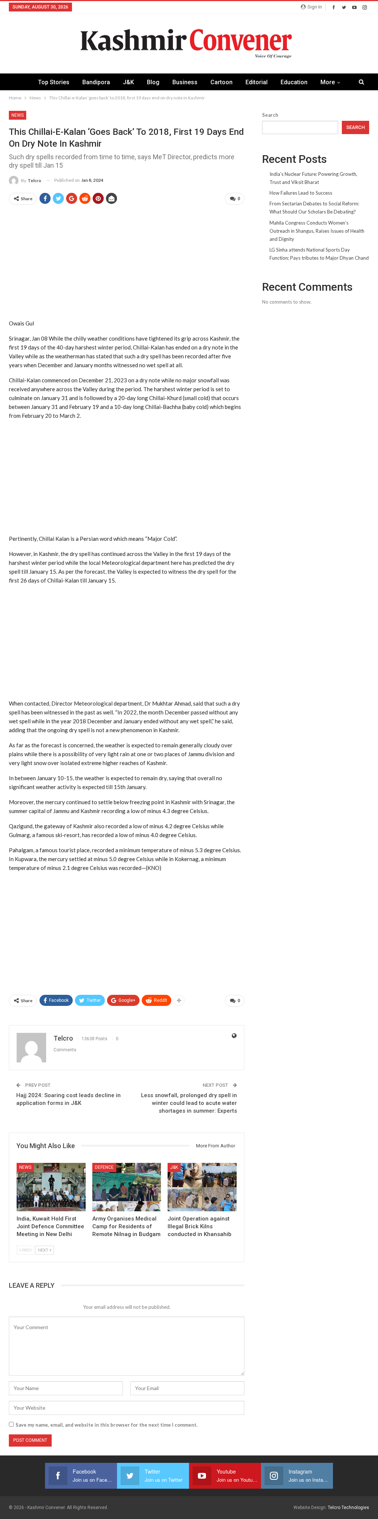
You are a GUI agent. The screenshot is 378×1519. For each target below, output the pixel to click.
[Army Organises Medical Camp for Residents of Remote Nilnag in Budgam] (126, 1187)
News (17, 115)
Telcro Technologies (348, 1507)
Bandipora (96, 82)
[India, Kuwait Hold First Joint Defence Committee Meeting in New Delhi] (51, 1187)
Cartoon (221, 82)
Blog (153, 82)
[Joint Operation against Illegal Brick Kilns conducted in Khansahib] (202, 1187)
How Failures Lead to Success (300, 193)
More (327, 82)
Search (270, 115)
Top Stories (53, 82)
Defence (104, 1167)
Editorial (256, 82)
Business (184, 82)
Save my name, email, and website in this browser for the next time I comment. (106, 1425)
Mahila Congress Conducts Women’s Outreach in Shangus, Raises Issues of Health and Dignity (316, 231)
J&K (128, 82)
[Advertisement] (126, 262)
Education (294, 82)
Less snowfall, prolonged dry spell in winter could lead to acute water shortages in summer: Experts (189, 1103)
